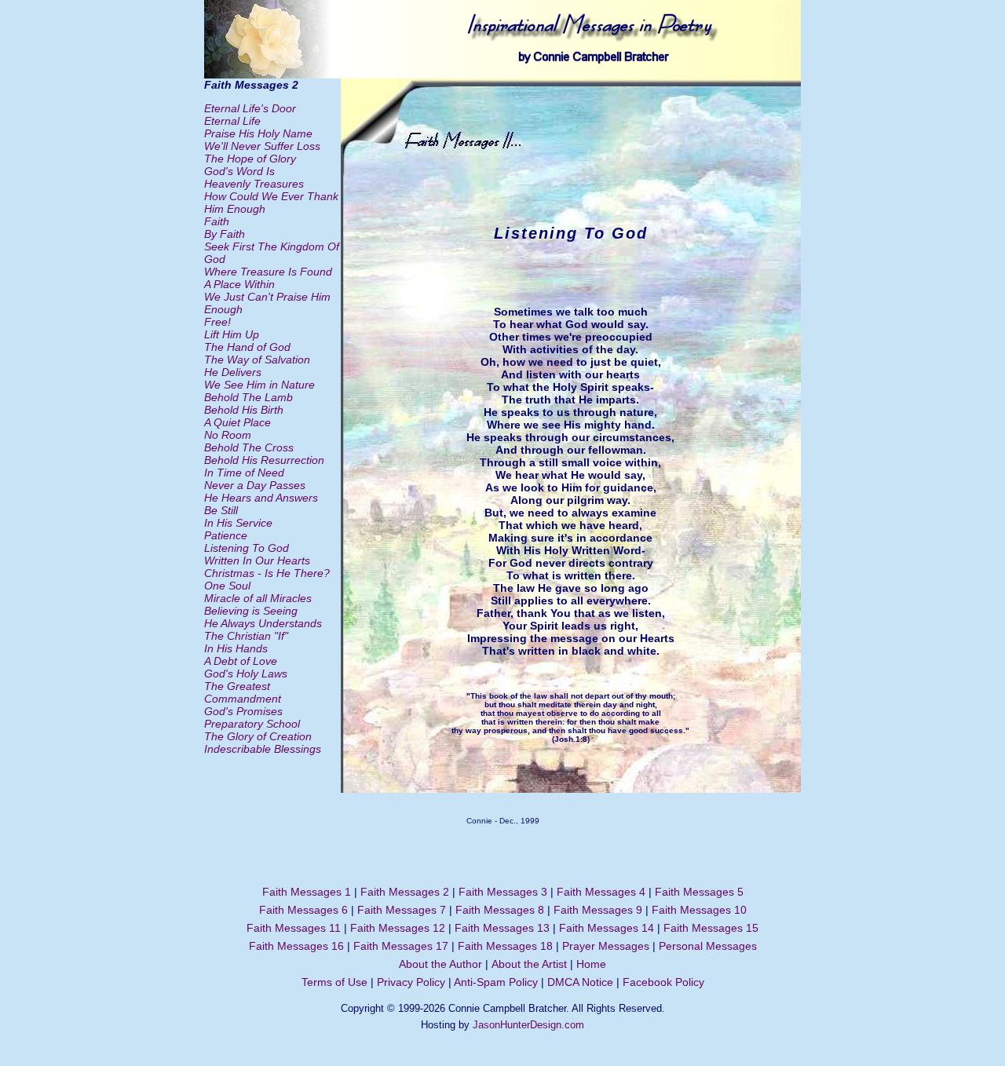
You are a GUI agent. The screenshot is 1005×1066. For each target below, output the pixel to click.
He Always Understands (263, 623)
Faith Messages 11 (294, 928)
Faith (216, 221)
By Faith (224, 234)
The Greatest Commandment (242, 692)
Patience (225, 535)
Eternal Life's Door (250, 108)
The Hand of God (247, 347)
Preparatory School (252, 723)
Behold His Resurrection (264, 460)
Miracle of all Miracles (258, 598)
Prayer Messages (605, 946)
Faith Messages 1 (306, 891)
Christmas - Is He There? (267, 573)
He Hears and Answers (261, 497)
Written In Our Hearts (257, 560)
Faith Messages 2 (404, 891)
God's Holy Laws (245, 673)
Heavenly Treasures (254, 183)
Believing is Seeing (251, 610)
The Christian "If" (246, 636)
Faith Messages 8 (499, 910)
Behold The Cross (249, 447)
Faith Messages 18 (505, 946)
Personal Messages (708, 946)
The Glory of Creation (258, 736)
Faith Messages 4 (601, 891)
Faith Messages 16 (296, 946)
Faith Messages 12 (397, 928)
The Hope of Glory (250, 158)
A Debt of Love (240, 661)
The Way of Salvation (257, 359)
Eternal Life (232, 121)
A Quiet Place (237, 422)
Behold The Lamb (248, 397)
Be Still (221, 510)
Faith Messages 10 (699, 910)
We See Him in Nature (259, 384)
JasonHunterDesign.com (528, 1025)
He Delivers (232, 372)
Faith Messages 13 (502, 928)
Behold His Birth (243, 409)
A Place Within (239, 284)
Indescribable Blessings (262, 749)
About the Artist (529, 964)
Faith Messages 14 (606, 928)
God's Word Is (239, 171)
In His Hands (236, 648)
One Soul (227, 585)
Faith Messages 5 (699, 891)
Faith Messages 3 (503, 891)
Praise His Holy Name (258, 133)
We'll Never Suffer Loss (262, 146)
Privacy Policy (411, 982)
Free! (217, 322)
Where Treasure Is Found (268, 271)
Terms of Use (334, 982)
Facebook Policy (663, 982)
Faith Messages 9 (598, 910)
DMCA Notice (580, 982)
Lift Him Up (231, 334)
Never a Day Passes (254, 485)
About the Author (440, 964)
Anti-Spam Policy (496, 982)
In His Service (238, 523)
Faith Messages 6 (303, 910)
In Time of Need (244, 472)
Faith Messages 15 (710, 928)
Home (591, 964)
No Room (227, 435)
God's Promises (243, 711)
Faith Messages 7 (401, 910)
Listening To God (246, 548)
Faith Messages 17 (400, 946)
